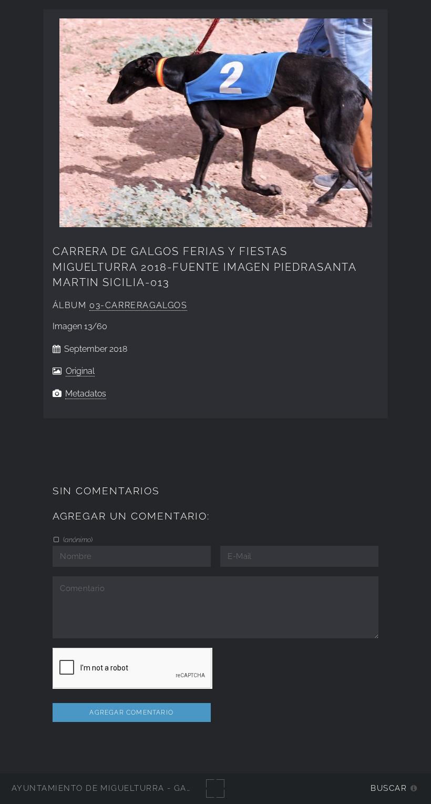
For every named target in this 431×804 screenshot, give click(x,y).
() (77, 539)
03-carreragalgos (138, 305)
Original (80, 371)
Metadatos (85, 394)
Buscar (389, 787)
